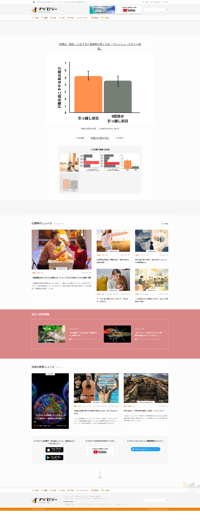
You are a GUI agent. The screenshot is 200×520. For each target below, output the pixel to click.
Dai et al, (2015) (112, 128)
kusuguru (66, 501)
